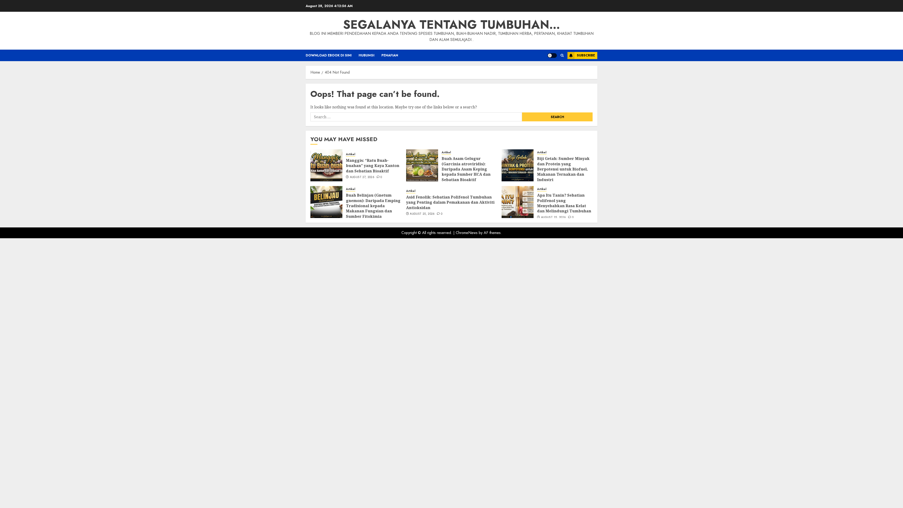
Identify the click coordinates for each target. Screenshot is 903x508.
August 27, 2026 (362, 177)
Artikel (350, 154)
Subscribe (586, 55)
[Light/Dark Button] (552, 55)
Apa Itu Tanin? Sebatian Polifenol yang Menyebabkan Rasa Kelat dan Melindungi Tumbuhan (564, 203)
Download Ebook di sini (329, 55)
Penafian (389, 55)
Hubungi (366, 55)
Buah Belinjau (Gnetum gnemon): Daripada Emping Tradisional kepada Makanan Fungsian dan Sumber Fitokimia (373, 206)
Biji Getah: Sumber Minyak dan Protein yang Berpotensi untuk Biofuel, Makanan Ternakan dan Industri (563, 169)
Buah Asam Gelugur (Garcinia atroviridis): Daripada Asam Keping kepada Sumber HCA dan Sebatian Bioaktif (466, 169)
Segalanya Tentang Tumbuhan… (451, 24)
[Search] (562, 55)
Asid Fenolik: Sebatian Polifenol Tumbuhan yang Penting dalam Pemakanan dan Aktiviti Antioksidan (450, 202)
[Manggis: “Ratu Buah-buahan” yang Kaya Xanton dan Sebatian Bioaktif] (326, 165)
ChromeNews (467, 232)
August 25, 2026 (422, 214)
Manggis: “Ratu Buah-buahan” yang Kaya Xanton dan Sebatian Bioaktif (372, 166)
